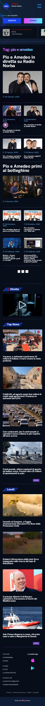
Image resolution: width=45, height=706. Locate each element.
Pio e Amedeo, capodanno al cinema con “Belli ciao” (32, 229)
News (6, 661)
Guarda (33, 20)
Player (6, 654)
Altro (36, 480)
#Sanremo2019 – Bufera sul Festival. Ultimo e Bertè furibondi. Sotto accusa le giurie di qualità (33, 259)
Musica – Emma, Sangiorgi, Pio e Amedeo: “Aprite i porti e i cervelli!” (11, 258)
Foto (6, 669)
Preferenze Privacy (19, 692)
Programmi (8, 657)
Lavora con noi (10, 672)
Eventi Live (8, 678)
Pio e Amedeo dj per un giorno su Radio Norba (11, 230)
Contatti (36, 692)
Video (6, 666)
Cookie (29, 692)
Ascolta (12, 20)
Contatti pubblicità (11, 681)
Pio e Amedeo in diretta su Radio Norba (19, 61)
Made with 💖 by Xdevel (22, 700)
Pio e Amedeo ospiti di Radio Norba (32, 157)
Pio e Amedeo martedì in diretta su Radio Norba (12, 157)
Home (4, 15)
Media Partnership (11, 684)
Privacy (8, 692)
